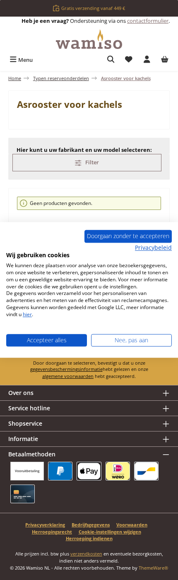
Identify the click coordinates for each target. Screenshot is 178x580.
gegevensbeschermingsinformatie (66, 369)
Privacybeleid (153, 247)
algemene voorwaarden (68, 376)
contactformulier (147, 20)
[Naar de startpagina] (89, 39)
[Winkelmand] (165, 60)
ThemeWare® (153, 568)
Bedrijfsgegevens (91, 525)
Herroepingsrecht (52, 532)
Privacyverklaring (45, 525)
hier (27, 314)
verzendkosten (86, 554)
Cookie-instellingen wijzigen (110, 532)
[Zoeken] (111, 60)
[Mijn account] (147, 60)
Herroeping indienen (89, 538)
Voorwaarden (131, 525)
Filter (91, 162)
